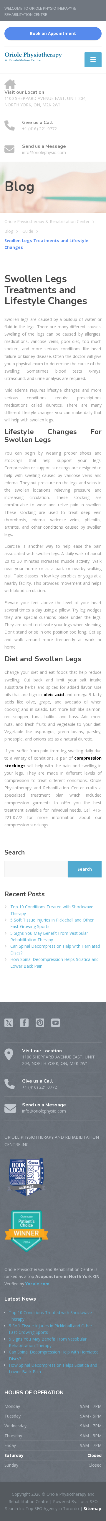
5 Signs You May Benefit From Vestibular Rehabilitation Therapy (49, 936)
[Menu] (93, 59)
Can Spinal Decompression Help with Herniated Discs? (55, 949)
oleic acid (54, 694)
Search (14, 852)
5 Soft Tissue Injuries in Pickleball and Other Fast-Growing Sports (52, 923)
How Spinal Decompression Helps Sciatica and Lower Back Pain (54, 963)
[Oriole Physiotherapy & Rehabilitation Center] (33, 56)
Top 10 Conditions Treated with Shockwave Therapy (51, 910)
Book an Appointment (53, 33)
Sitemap (91, 1508)
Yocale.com (37, 1284)
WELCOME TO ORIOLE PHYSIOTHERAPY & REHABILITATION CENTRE (40, 11)
